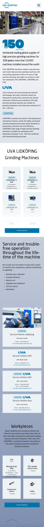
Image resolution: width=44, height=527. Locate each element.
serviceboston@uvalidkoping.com (22, 388)
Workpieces (22, 426)
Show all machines (22, 230)
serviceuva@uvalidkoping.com (22, 365)
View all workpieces (22, 505)
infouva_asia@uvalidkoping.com (22, 409)
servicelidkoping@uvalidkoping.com (22, 343)
